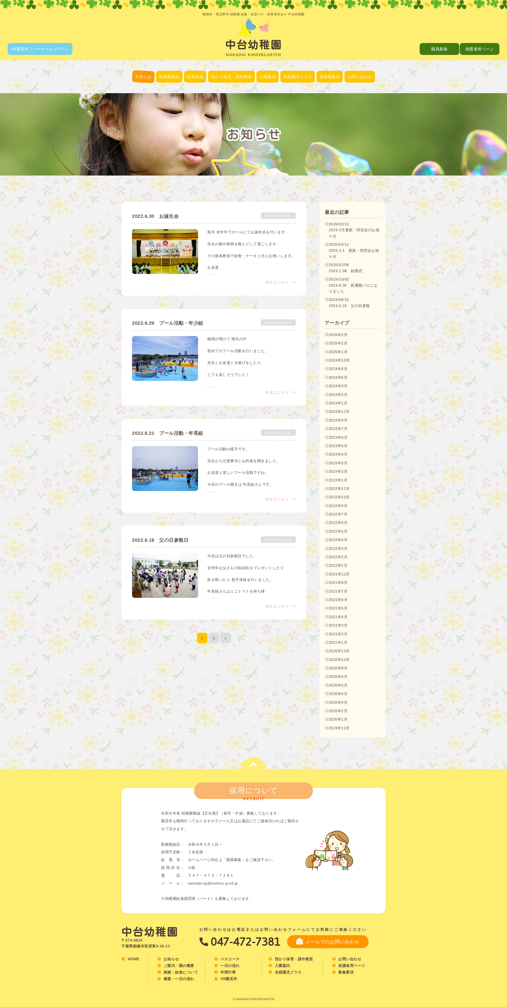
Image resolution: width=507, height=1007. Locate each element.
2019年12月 (339, 728)
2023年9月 (338, 420)
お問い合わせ (360, 76)
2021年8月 (338, 582)
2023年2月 (338, 471)
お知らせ (143, 76)
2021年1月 (338, 642)
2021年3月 (338, 625)
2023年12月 (339, 411)
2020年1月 (338, 719)
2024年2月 (338, 395)
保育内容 (195, 76)
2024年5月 (338, 377)
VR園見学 (228, 979)
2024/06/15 (349, 302)
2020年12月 (339, 651)
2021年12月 (339, 574)
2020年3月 (338, 702)
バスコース (169, 121)
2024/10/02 (353, 285)
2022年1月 (338, 565)
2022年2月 (338, 557)
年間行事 (195, 108)
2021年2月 (338, 634)
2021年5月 (338, 608)
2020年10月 (339, 660)
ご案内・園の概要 (169, 95)
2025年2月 (338, 343)
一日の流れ (195, 94)
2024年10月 (339, 360)
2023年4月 (338, 454)
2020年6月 (338, 676)
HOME (133, 959)
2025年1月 (338, 352)
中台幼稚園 (149, 931)
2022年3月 (338, 548)
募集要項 (329, 108)
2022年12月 (339, 488)
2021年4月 (338, 617)
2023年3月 (338, 463)
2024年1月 (338, 403)
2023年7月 (338, 429)
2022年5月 (338, 531)
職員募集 (439, 49)
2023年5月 (338, 446)
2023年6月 (338, 437)
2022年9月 (338, 506)
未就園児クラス (297, 76)
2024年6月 (338, 369)
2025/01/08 (345, 268)
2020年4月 (338, 694)
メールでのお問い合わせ (332, 941)
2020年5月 (338, 685)
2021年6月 (338, 600)
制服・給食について (169, 108)
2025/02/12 (354, 250)
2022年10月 (339, 497)
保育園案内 (330, 76)
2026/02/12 (354, 230)
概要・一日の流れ (329, 94)
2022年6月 (338, 523)
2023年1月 (338, 480)
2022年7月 (338, 514)
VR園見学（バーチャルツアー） (40, 49)
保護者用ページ (479, 49)
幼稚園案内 (169, 76)
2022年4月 (338, 540)
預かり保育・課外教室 (231, 76)
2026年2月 (338, 335)
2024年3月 (338, 386)
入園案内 (267, 76)
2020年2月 (338, 711)
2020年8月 (338, 668)
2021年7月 (338, 591)
